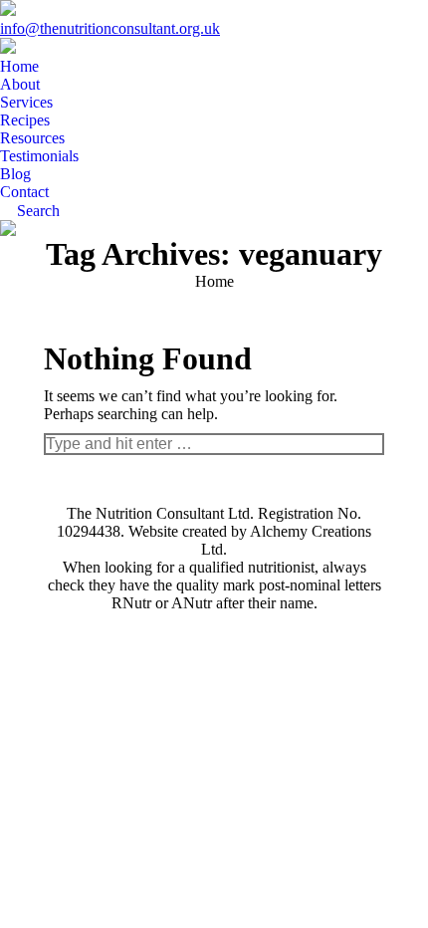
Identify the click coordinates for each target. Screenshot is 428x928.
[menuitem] (19, 67)
